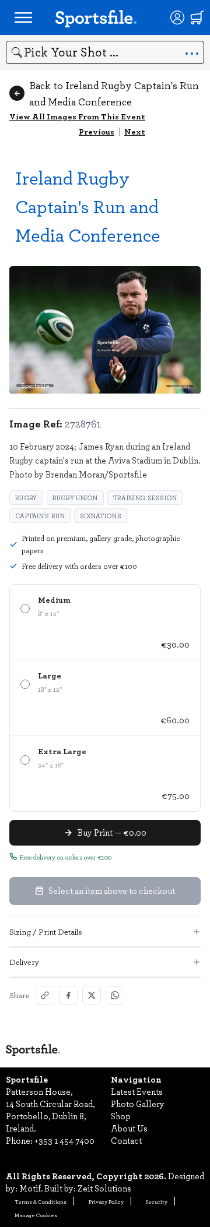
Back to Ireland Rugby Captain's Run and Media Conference (114, 93)
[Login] (177, 17)
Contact (126, 1140)
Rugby (26, 497)
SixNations (100, 515)
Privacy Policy (106, 1201)
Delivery (24, 961)
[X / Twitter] (91, 995)
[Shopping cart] (197, 17)
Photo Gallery (137, 1103)
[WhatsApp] (115, 995)
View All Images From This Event (77, 116)
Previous (96, 131)
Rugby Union (75, 497)
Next (134, 131)
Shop (121, 1116)
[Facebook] (68, 995)
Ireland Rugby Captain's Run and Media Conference (87, 206)
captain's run (40, 515)
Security (156, 1201)
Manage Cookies (36, 1215)
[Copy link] (45, 995)
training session (145, 497)
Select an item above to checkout (111, 890)
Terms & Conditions (40, 1201)
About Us (129, 1128)
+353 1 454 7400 (64, 1140)
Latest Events (137, 1091)
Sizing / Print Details (45, 931)
